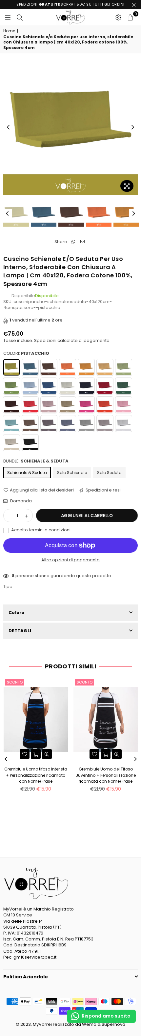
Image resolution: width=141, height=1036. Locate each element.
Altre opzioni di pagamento (70, 560)
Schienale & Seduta (27, 472)
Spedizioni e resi (103, 490)
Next (133, 127)
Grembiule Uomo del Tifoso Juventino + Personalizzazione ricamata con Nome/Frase (106, 775)
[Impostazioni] (118, 17)
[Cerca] (20, 17)
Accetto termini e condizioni (40, 530)
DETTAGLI (20, 631)
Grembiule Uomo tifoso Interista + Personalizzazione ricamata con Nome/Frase (35, 775)
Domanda (20, 501)
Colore (17, 612)
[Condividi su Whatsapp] (73, 242)
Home (9, 31)
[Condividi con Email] (82, 242)
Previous (8, 127)
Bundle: (36, 461)
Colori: (26, 353)
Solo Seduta (109, 472)
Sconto (15, 682)
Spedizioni (45, 340)
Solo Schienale (72, 472)
